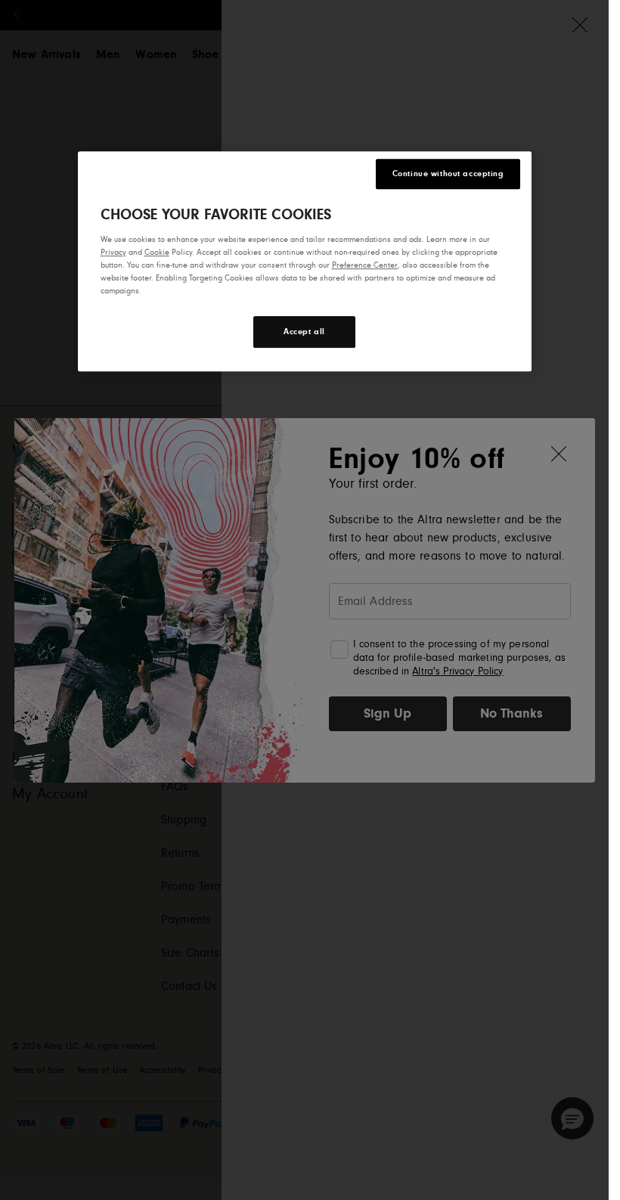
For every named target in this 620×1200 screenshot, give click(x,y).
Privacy (113, 252)
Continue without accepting (448, 173)
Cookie (156, 252)
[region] (305, 261)
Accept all (304, 331)
